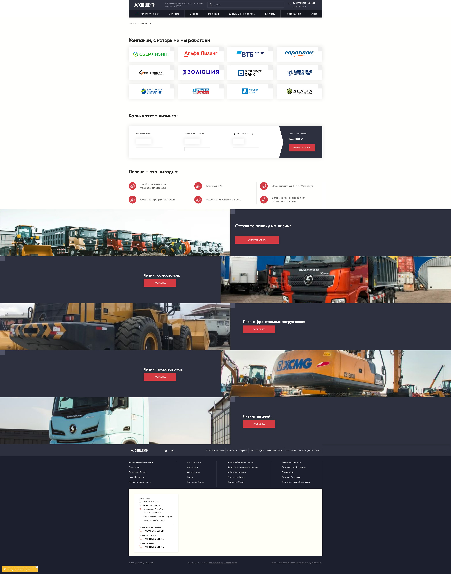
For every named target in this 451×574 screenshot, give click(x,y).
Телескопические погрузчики (296, 482)
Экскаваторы (193, 472)
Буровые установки (291, 477)
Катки (190, 477)
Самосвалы (134, 467)
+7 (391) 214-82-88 (304, 3)
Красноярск (298, 7)
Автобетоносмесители (140, 482)
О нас (314, 14)
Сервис (194, 14)
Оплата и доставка (260, 450)
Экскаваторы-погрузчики (294, 467)
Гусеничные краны (236, 477)
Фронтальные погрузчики (141, 462)
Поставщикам (293, 14)
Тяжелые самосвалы (291, 462)
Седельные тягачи (137, 472)
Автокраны (192, 467)
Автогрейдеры (194, 462)
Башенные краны (195, 482)
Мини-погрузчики (137, 477)
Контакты (270, 14)
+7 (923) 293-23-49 (153, 538)
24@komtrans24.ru (151, 505)
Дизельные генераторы (242, 14)
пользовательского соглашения (223, 563)
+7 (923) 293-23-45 (153, 546)
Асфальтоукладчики (236, 472)
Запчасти (174, 14)
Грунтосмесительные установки (242, 467)
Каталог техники (150, 14)
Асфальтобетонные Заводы (240, 462)
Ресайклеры (288, 472)
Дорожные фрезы (235, 482)
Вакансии (213, 14)
